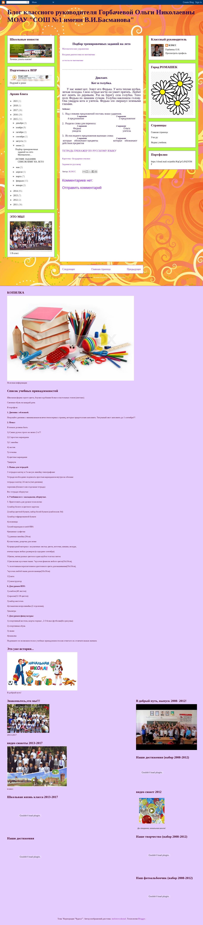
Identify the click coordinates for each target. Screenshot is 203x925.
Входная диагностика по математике (78, 54)
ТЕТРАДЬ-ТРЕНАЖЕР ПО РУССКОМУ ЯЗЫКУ (89, 150)
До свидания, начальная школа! (152, 828)
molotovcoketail (119, 919)
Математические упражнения (75, 49)
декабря (20, 123)
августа (20, 141)
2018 (15, 105)
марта (19, 176)
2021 (15, 101)
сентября (20, 136)
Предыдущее (134, 269)
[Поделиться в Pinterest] (96, 171)
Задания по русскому (71, 164)
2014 (15, 191)
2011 (15, 204)
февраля (20, 181)
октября (20, 132)
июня (19, 145)
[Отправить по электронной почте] (83, 171)
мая (18, 167)
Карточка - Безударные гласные (76, 158)
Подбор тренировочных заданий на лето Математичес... (26, 152)
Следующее (68, 269)
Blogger (141, 919)
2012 (15, 200)
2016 (15, 114)
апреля (19, 172)
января (19, 185)
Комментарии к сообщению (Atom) (109, 277)
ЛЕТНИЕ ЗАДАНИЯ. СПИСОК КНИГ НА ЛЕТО (29, 160)
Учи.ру (154, 137)
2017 (15, 110)
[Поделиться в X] (90, 171)
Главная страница (101, 269)
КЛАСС (172, 45)
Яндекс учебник (158, 142)
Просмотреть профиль (176, 53)
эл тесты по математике (72, 60)
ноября (19, 127)
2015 (15, 119)
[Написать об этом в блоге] (86, 171)
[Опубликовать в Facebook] (93, 171)
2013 (15, 195)
